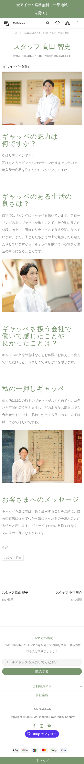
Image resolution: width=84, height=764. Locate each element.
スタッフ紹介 (12, 557)
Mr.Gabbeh (42, 709)
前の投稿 (7, 599)
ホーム (18, 33)
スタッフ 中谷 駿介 (69, 592)
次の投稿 (76, 599)
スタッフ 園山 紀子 (15, 592)
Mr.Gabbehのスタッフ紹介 (36, 33)
